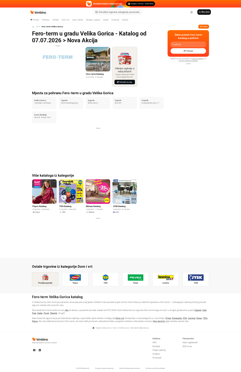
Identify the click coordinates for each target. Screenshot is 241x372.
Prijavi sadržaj (159, 350)
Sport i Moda (77, 20)
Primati (204, 26)
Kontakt (156, 346)
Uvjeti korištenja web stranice (129, 368)
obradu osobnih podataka (188, 61)
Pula (34, 313)
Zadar (40, 313)
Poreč (46, 313)
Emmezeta (177, 318)
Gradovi (125, 20)
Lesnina (191, 318)
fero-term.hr (159, 321)
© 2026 (82, 368)
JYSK (185, 318)
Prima (168, 318)
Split (204, 310)
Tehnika (55, 20)
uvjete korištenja (197, 59)
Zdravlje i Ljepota (93, 20)
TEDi (205, 318)
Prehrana (45, 20)
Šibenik (53, 313)
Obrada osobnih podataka (155, 368)
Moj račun (205, 12)
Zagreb (197, 310)
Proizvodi (115, 20)
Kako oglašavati (190, 342)
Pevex (199, 318)
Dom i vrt (65, 20)
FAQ (154, 342)
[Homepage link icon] (93, 328)
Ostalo (105, 20)
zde (66, 310)
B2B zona (187, 346)
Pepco (35, 321)
